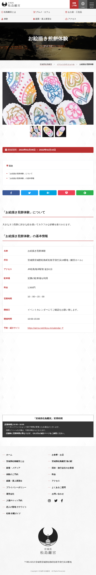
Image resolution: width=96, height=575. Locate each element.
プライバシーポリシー (16, 487)
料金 (54, 474)
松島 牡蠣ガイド (13, 513)
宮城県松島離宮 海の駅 (62, 461)
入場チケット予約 (14, 500)
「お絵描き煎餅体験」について (20, 174)
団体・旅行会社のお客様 (63, 468)
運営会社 (10, 494)
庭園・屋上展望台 (43, 19)
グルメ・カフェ (43, 12)
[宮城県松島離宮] (11, 4)
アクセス (72, 19)
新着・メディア (13, 468)
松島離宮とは (10, 12)
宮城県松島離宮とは (15, 461)
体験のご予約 (12, 474)
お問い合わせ (58, 494)
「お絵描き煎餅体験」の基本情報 (21, 178)
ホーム (9, 455)
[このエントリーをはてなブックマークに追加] (48, 192)
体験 (6, 19)
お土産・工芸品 (75, 12)
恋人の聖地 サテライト (16, 507)
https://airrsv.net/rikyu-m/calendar (44, 328)
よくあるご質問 (59, 487)
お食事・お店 (58, 455)
